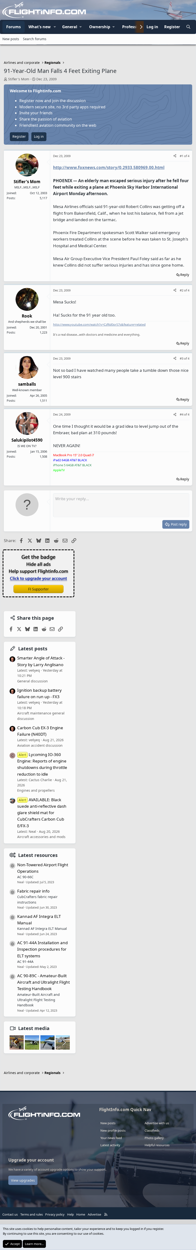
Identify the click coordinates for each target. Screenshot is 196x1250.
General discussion (32, 681)
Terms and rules (31, 1214)
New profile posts (112, 1130)
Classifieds (152, 1130)
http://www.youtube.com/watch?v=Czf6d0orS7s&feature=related (99, 324)
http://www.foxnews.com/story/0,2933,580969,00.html (108, 167)
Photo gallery (154, 1138)
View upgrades (23, 1180)
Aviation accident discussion (40, 745)
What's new (39, 26)
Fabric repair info (33, 891)
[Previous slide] (16, 1042)
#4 (182, 414)
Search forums (34, 39)
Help (70, 1214)
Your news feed (111, 1138)
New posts (10, 39)
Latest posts (32, 648)
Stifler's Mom (18, 79)
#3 (182, 358)
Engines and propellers (36, 790)
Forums (13, 26)
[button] (54, 27)
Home (80, 1214)
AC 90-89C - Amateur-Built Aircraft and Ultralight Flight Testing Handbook (43, 982)
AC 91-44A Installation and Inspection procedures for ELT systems (42, 949)
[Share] (175, 156)
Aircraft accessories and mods (41, 836)
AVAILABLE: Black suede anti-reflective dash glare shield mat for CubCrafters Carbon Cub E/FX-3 (41, 812)
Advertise (94, 1214)
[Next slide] (63, 1042)
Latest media (33, 1028)
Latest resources (38, 855)
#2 (182, 290)
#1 (182, 156)
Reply (184, 274)
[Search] (188, 27)
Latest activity (110, 1145)
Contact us (10, 1214)
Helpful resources (157, 1145)
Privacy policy (55, 1214)
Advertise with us (157, 1123)
